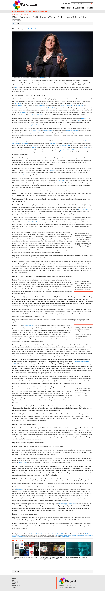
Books (81, 8)
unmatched (23, 112)
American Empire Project (37, 533)
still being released (64, 145)
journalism (48, 567)
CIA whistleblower (36, 114)
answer (17, 83)
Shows (68, 8)
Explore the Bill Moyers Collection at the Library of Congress (29, 11)
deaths (16, 108)
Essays (75, 8)
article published (32, 222)
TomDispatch (32, 29)
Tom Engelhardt (17, 20)
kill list (79, 120)
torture (62, 105)
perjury (20, 105)
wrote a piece (23, 462)
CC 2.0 (48, 77)
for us (85, 147)
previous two (61, 181)
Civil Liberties (18, 566)
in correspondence (28, 326)
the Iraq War (74, 487)
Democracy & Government (20, 14)
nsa (51, 567)
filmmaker (25, 143)
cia (22, 567)
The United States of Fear (58, 533)
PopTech (42, 77)
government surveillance (35, 567)
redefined (83, 118)
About (14, 588)
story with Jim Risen (84, 209)
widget (59, 567)
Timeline (15, 582)
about (17, 87)
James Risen (36, 130)
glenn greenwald (26, 567)
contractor (53, 143)
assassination (79, 105)
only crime (18, 103)
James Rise (42, 567)
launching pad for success (67, 504)
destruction (40, 105)
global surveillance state (67, 150)
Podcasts (89, 8)
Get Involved (16, 586)
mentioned (24, 175)
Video (63, 8)
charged (34, 147)
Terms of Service (63, 587)
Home (14, 578)
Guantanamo (20, 489)
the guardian (54, 567)
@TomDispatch (65, 536)
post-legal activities (72, 130)
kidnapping (70, 105)
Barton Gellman (48, 130)
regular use (32, 133)
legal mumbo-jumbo (36, 125)
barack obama (18, 567)
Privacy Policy (72, 587)
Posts (14, 580)
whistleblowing (51, 108)
